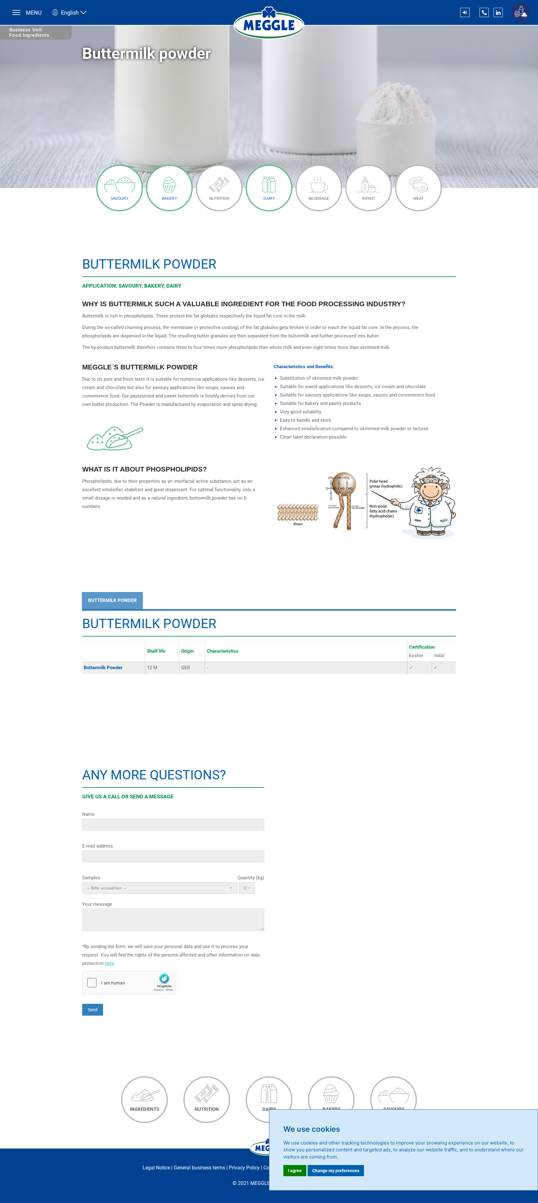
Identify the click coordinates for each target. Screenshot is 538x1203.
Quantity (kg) (250, 878)
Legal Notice (156, 1168)
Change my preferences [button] (335, 1170)
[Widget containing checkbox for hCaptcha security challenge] (129, 982)
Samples (91, 878)
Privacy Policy (244, 1168)
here (109, 963)
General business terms (199, 1168)
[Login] (464, 12)
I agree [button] (295, 1170)
